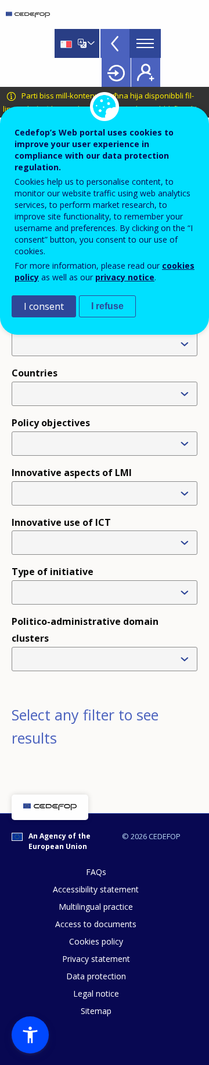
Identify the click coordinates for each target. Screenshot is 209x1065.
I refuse (107, 306)
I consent (44, 306)
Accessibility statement (96, 889)
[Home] (28, 14)
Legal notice (96, 993)
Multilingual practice (96, 906)
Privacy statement (96, 958)
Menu (145, 43)
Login (116, 72)
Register (145, 72)
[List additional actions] (90, 43)
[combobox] (107, 444)
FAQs (96, 871)
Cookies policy (96, 941)
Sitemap (96, 1010)
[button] (30, 1034)
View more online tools (114, 43)
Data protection (96, 976)
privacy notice (124, 277)
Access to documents (95, 923)
